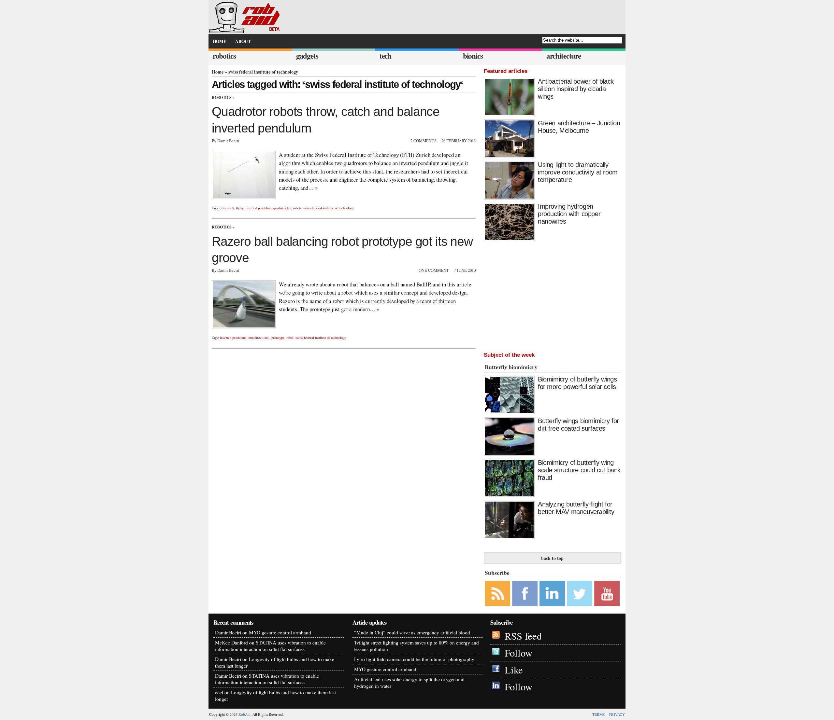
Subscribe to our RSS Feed (497, 593)
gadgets (307, 56)
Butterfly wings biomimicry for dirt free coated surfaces (578, 424)
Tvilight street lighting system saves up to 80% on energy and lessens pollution (416, 645)
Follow (518, 652)
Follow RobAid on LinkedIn (552, 593)
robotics (224, 56)
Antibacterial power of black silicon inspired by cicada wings (576, 89)
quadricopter (282, 208)
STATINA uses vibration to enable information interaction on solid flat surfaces (270, 645)
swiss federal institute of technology (328, 208)
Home (217, 71)
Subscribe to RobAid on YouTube (607, 593)
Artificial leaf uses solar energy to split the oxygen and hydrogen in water (409, 682)
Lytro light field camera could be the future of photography (414, 659)
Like (514, 669)
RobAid (244, 714)
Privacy (617, 714)
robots (297, 208)
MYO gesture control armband (280, 632)
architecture (563, 56)
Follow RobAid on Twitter (579, 593)
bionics (473, 56)
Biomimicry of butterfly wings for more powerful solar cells (577, 383)
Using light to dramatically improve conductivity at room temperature (578, 172)
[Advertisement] (552, 294)
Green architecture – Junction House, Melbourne (579, 126)
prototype (277, 337)
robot (290, 337)
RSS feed (523, 636)
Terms (598, 714)
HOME (219, 41)
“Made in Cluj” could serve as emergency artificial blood (412, 632)
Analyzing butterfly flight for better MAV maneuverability (576, 508)
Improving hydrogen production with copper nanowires (569, 214)
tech (385, 56)
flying (240, 208)
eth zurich (227, 208)
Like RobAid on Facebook (525, 593)
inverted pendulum (258, 208)
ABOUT (243, 41)
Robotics (222, 97)
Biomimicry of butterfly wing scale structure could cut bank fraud (579, 470)
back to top (552, 558)
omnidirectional (258, 337)
